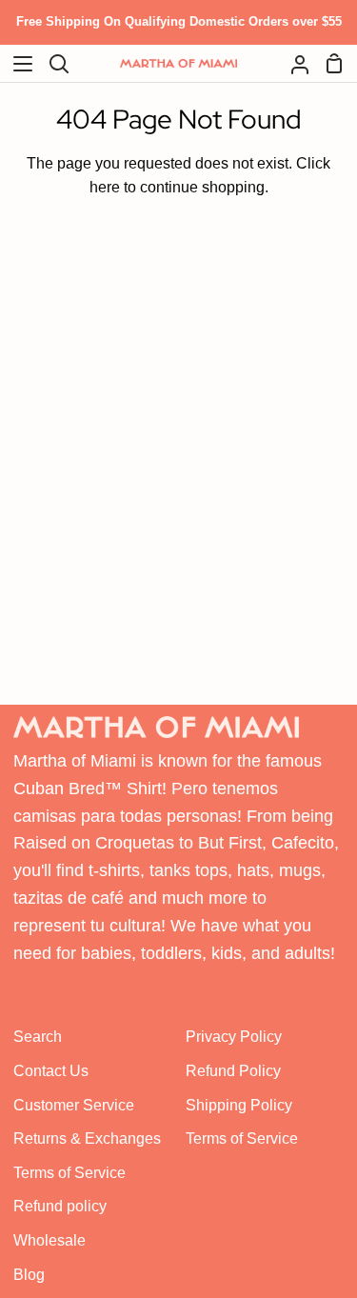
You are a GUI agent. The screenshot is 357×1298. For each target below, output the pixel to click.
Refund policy (60, 1206)
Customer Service (73, 1105)
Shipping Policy (239, 1105)
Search (37, 1036)
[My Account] (292, 64)
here (104, 187)
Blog (29, 1275)
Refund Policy (233, 1071)
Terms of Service (69, 1173)
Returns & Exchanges (87, 1138)
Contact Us (51, 1071)
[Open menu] (17, 63)
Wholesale (49, 1240)
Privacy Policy (234, 1036)
